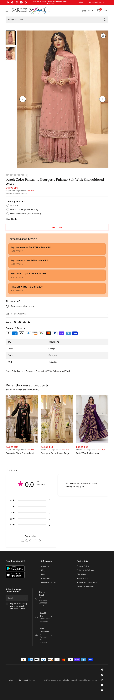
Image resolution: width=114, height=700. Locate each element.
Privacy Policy (83, 566)
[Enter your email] (25, 598)
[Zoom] (103, 35)
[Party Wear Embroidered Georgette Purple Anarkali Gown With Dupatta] (92, 419)
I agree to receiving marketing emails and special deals (18, 606)
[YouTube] (21, 2)
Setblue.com (92, 680)
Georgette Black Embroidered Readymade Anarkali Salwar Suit (21, 453)
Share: (8, 322)
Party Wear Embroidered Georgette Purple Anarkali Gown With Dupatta (91, 453)
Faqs (43, 574)
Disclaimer (81, 574)
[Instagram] (16, 2)
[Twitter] (12, 2)
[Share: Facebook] (15, 322)
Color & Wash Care (19, 313)
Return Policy (82, 578)
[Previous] (22, 99)
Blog (43, 570)
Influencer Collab (48, 582)
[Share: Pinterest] (24, 322)
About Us (45, 566)
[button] (31, 500)
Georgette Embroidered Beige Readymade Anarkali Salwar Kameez (55, 453)
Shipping (9, 193)
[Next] (102, 99)
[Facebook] (8, 2)
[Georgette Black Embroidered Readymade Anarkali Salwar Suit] (22, 419)
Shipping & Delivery (85, 570)
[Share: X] (19, 322)
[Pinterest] (25, 2)
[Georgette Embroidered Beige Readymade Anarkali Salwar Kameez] (57, 419)
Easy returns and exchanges (22, 306)
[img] (15, 175)
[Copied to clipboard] (29, 322)
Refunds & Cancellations (87, 582)
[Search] (104, 19)
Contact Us (45, 578)
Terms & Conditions (85, 586)
